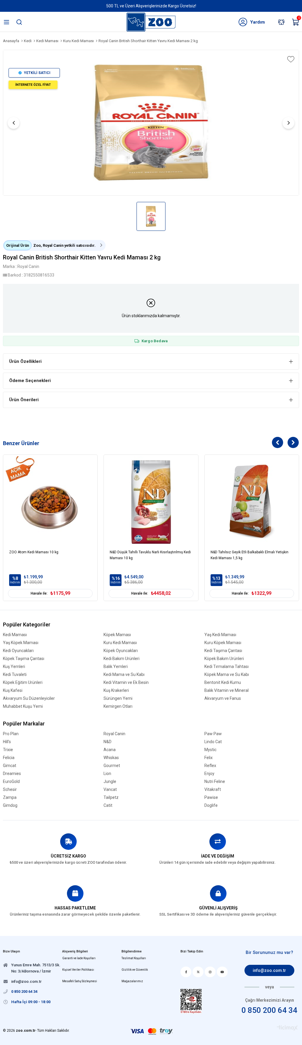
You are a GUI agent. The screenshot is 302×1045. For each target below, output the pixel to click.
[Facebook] (186, 971)
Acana (110, 750)
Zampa (10, 797)
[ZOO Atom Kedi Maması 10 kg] (50, 501)
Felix (208, 758)
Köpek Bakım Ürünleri (224, 658)
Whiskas (111, 758)
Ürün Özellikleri (25, 361)
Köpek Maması (117, 635)
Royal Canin (114, 734)
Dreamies (12, 773)
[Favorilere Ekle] (290, 59)
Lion (107, 773)
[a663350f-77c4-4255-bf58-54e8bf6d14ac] (191, 1001)
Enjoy (209, 773)
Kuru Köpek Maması (222, 643)
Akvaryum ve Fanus (222, 698)
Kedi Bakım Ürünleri (121, 658)
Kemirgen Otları (118, 706)
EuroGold (11, 781)
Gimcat (9, 765)
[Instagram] (210, 971)
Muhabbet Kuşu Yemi (23, 706)
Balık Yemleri (116, 666)
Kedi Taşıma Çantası (223, 651)
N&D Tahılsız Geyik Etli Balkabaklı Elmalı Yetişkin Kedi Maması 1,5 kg (249, 555)
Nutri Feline (214, 781)
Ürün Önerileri (24, 399)
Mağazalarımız (132, 981)
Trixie (8, 750)
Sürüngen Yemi (118, 698)
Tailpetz (111, 797)
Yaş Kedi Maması (220, 635)
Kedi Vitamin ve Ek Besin (126, 682)
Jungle (110, 781)
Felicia (8, 758)
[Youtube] (222, 971)
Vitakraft (212, 789)
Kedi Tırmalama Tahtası (226, 666)
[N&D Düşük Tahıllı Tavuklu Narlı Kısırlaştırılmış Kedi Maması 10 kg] (150, 501)
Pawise (211, 797)
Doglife (211, 805)
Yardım (257, 22)
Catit (108, 805)
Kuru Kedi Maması (120, 643)
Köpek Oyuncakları (121, 651)
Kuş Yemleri (14, 666)
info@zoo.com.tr (269, 970)
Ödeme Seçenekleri (30, 380)
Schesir (10, 789)
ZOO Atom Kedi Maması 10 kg (33, 552)
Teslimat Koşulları (134, 958)
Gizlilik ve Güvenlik (135, 969)
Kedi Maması (15, 635)
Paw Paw (213, 734)
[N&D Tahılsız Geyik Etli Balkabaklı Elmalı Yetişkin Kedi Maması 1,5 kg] (251, 501)
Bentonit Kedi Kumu (222, 682)
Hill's (7, 742)
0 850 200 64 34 (269, 1010)
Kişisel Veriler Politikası (78, 969)
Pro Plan (11, 734)
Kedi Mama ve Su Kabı (124, 674)
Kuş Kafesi (12, 690)
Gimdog (10, 805)
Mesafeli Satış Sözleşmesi (79, 981)
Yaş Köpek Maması (20, 643)
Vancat (110, 789)
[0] (299, 23)
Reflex (210, 765)
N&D (107, 742)
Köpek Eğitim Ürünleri (22, 682)
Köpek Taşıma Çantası (23, 658)
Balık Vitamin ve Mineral (226, 690)
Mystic (210, 750)
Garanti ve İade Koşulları (79, 958)
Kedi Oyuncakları (18, 651)
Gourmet (112, 765)
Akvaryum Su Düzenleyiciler (29, 698)
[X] (198, 971)
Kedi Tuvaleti (15, 674)
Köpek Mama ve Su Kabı (226, 674)
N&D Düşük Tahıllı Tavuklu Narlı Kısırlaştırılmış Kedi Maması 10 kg (150, 555)
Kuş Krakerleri (116, 690)
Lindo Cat (213, 742)
